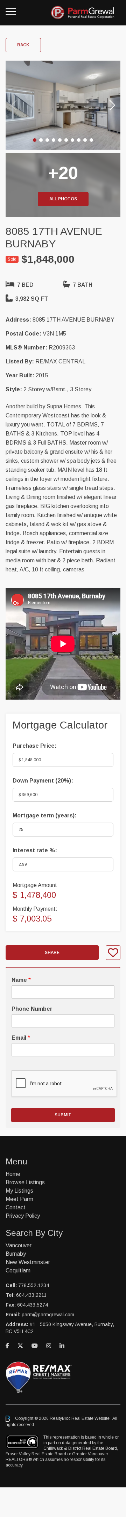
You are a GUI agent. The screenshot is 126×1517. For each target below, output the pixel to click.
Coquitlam (18, 1270)
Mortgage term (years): (45, 815)
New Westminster (28, 1262)
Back (23, 45)
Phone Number (32, 1009)
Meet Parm (19, 1199)
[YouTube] (34, 1346)
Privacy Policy (23, 1216)
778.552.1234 (33, 1285)
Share (52, 952)
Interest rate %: (35, 850)
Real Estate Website (91, 1418)
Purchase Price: (35, 746)
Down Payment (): (43, 781)
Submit (63, 1114)
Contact (16, 1207)
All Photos (63, 199)
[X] (20, 1346)
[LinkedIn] (61, 1346)
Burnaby (16, 1254)
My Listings (19, 1191)
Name (21, 980)
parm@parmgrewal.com (48, 1314)
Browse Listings (25, 1182)
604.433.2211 (31, 1295)
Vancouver (18, 1245)
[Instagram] (48, 1346)
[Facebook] (7, 1346)
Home (13, 1174)
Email (21, 1038)
